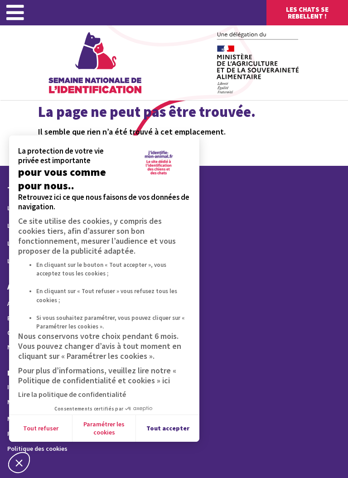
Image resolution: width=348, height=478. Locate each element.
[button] (19, 462)
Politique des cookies (37, 448)
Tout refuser (40, 428)
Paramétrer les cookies (104, 428)
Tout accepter (167, 428)
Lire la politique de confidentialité (72, 394)
